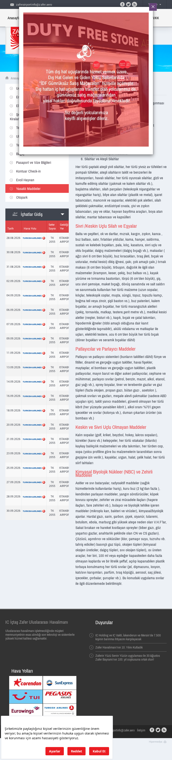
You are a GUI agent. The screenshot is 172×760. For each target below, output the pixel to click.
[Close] (153, 7)
